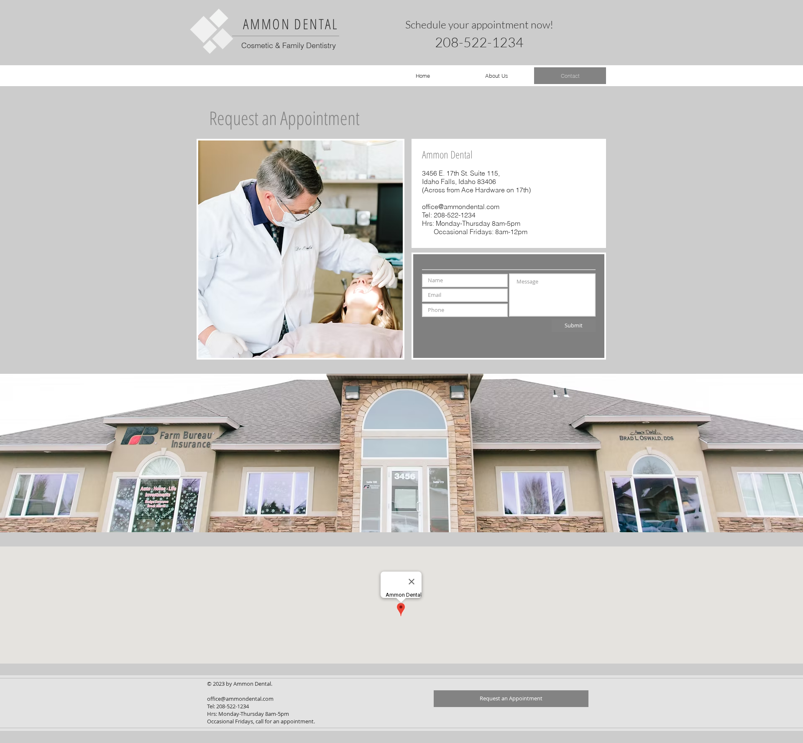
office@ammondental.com (460, 206)
